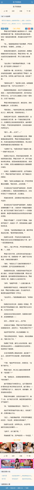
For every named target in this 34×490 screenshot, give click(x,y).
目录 (13, 11)
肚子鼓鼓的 (17, 2)
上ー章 (5, 11)
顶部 (27, 488)
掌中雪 (4, 479)
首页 (7, 488)
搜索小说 (20, 488)
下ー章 (28, 11)
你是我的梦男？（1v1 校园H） (20, 476)
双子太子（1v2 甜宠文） (9, 23)
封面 (21, 11)
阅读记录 (13, 488)
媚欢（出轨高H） (27, 20)
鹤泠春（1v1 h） (16, 23)
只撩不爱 (4, 476)
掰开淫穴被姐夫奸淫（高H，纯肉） (12, 20)
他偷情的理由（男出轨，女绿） (21, 20)
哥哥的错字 (15, 479)
